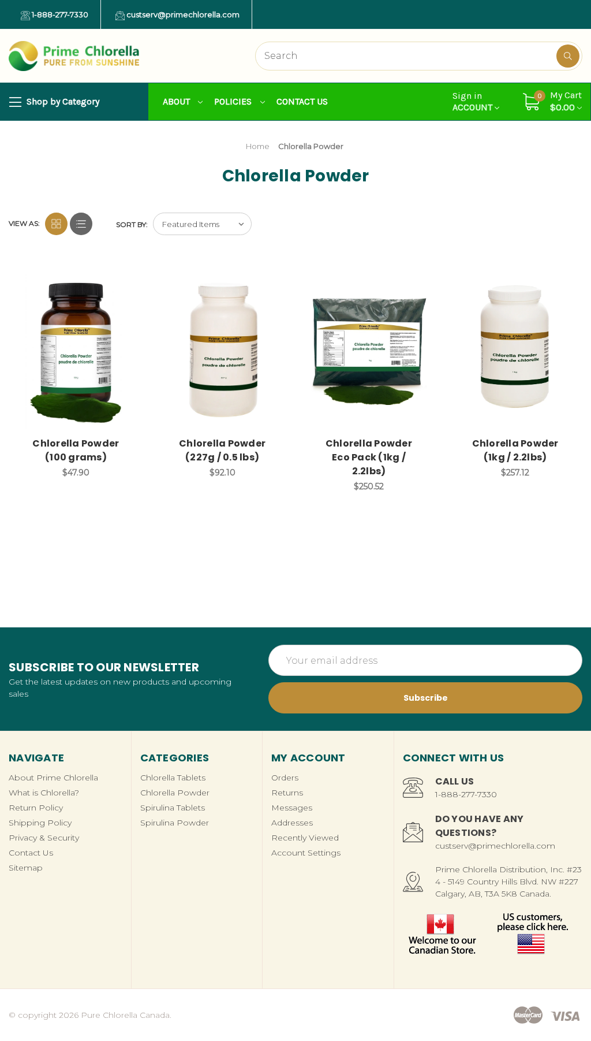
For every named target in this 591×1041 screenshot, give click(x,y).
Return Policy (36, 807)
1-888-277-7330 (59, 14)
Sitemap (26, 867)
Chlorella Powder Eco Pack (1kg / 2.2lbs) (369, 457)
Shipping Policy (40, 822)
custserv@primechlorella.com (182, 14)
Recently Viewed (305, 837)
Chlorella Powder (175, 792)
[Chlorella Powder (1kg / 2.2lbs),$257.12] (515, 351)
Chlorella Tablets (172, 777)
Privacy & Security (44, 837)
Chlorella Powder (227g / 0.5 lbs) (222, 450)
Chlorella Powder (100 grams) (75, 450)
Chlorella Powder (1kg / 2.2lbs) (515, 450)
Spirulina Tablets (172, 807)
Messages (291, 807)
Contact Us (302, 101)
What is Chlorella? (44, 792)
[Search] (567, 56)
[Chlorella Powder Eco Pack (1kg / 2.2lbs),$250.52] (369, 351)
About (177, 101)
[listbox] (202, 224)
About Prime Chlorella (53, 777)
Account (473, 101)
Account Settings (306, 852)
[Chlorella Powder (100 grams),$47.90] (75, 351)
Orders (284, 777)
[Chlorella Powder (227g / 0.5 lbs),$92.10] (222, 351)
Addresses (292, 822)
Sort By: (132, 224)
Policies (234, 101)
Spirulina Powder (174, 822)
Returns (287, 792)
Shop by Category (61, 101)
